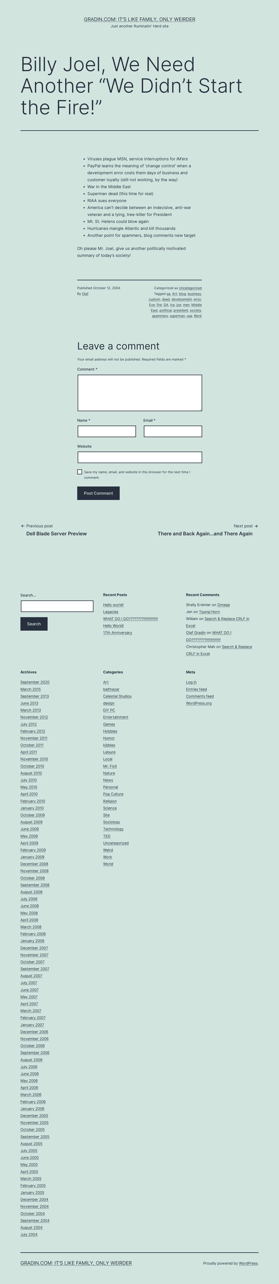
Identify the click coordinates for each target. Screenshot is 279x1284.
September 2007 (34, 969)
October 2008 (32, 878)
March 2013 (30, 710)
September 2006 (34, 1052)
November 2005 (34, 1122)
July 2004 (29, 1234)
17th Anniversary (117, 632)
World (108, 864)
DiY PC (109, 710)
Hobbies (110, 731)
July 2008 (28, 899)
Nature (109, 773)
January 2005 (32, 1192)
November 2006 (34, 1039)
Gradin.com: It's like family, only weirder (139, 19)
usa (189, 316)
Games (109, 724)
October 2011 (32, 745)
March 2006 (30, 1094)
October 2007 (32, 962)
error (197, 299)
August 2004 (31, 1227)
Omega (223, 605)
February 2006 (33, 1102)
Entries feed (196, 689)
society (195, 310)
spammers (160, 316)
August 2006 (31, 1060)
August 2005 (31, 1143)
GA (166, 305)
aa (168, 294)
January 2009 (32, 857)
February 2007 (33, 1018)
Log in (191, 682)
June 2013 (29, 703)
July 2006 (28, 1067)
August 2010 (31, 773)
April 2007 (29, 1004)
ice (172, 305)
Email (149, 420)
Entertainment (115, 717)
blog (182, 294)
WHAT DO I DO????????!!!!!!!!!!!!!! (130, 619)
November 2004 (34, 1206)
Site (106, 815)
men (186, 305)
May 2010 (28, 787)
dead (166, 299)
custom (154, 299)
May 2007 (29, 997)
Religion (110, 801)
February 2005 (33, 1185)
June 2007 (29, 990)
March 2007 (30, 1011)
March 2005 (30, 1178)
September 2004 (35, 1220)
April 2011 (28, 752)
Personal (110, 787)
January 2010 (32, 808)
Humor (109, 738)
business (194, 294)
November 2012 (34, 717)
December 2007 (34, 948)
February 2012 (32, 731)
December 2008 (34, 864)
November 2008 (34, 871)
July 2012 (28, 724)
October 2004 (32, 1213)
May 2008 (29, 913)
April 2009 (29, 843)
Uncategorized (190, 288)
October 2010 (32, 766)
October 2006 (32, 1046)
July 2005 (28, 1150)
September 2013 (34, 696)
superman (177, 316)
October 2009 (32, 815)
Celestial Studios (117, 696)
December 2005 (34, 1115)
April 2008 (29, 920)
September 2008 (34, 885)
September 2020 (34, 682)
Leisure (109, 752)
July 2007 (28, 983)
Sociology (111, 822)
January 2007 (32, 1025)
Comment (87, 369)
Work (198, 316)
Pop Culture (113, 794)
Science (110, 808)
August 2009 (31, 822)
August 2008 (31, 892)
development (182, 299)
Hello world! (113, 605)
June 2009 (29, 829)
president (181, 310)
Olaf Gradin (196, 632)
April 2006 (29, 1087)
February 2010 (32, 801)
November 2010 (34, 759)
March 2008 (30, 927)
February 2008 (33, 934)
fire (159, 305)
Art (174, 294)
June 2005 (29, 1157)
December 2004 (34, 1199)
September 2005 (34, 1137)
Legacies (110, 612)
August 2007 (31, 976)
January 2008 (32, 941)
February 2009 (33, 850)
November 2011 (33, 738)
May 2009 (29, 836)
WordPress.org (199, 703)
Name (83, 420)
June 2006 (29, 1074)
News (108, 780)
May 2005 (29, 1164)
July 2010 (28, 780)
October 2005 (32, 1129)
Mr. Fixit (110, 766)
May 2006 (29, 1080)
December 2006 (34, 1032)
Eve (152, 305)
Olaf (85, 294)
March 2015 (30, 689)
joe (178, 305)
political (166, 310)
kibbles (109, 745)
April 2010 (29, 794)
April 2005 (29, 1171)
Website (84, 446)
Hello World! (113, 625)
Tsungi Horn (209, 612)
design (109, 703)
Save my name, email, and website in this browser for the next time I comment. (137, 475)
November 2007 (34, 955)
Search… (28, 595)
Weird (108, 850)
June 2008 (29, 906)
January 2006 (32, 1109)
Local (107, 759)
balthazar (111, 689)
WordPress (248, 1263)
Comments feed (200, 696)
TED (106, 836)
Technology (113, 829)
